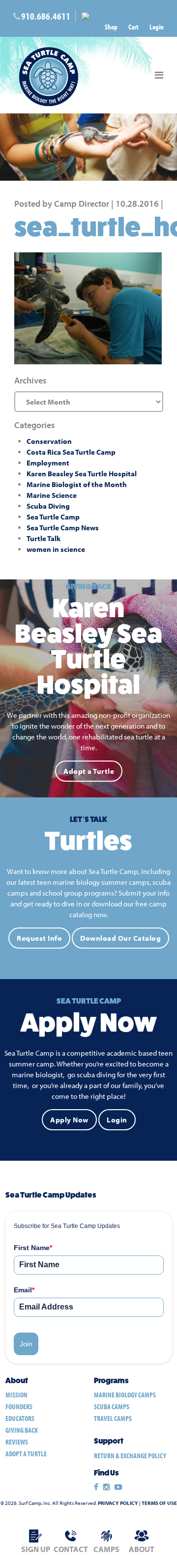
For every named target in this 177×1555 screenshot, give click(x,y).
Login (156, 26)
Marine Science (52, 495)
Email (24, 1290)
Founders (18, 1406)
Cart (133, 26)
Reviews (16, 1441)
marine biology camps (125, 1394)
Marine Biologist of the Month (77, 484)
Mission (16, 1394)
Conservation (49, 441)
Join (26, 1344)
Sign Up (35, 1549)
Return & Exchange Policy (130, 1455)
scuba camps (111, 1406)
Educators (19, 1418)
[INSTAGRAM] (106, 1487)
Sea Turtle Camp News (63, 527)
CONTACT (71, 1549)
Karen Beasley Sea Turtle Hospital (82, 473)
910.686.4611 (45, 16)
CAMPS (106, 1549)
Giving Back (21, 1430)
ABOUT (141, 1549)
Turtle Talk (43, 538)
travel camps (113, 1418)
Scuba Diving (48, 506)
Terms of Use (159, 1503)
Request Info (39, 938)
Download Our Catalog (120, 938)
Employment (48, 462)
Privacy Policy (118, 1503)
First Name (33, 1248)
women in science (56, 549)
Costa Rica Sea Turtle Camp (71, 452)
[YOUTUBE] (118, 1487)
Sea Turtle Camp (53, 516)
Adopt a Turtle (88, 771)
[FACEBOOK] (96, 1487)
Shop (111, 26)
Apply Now (69, 1119)
